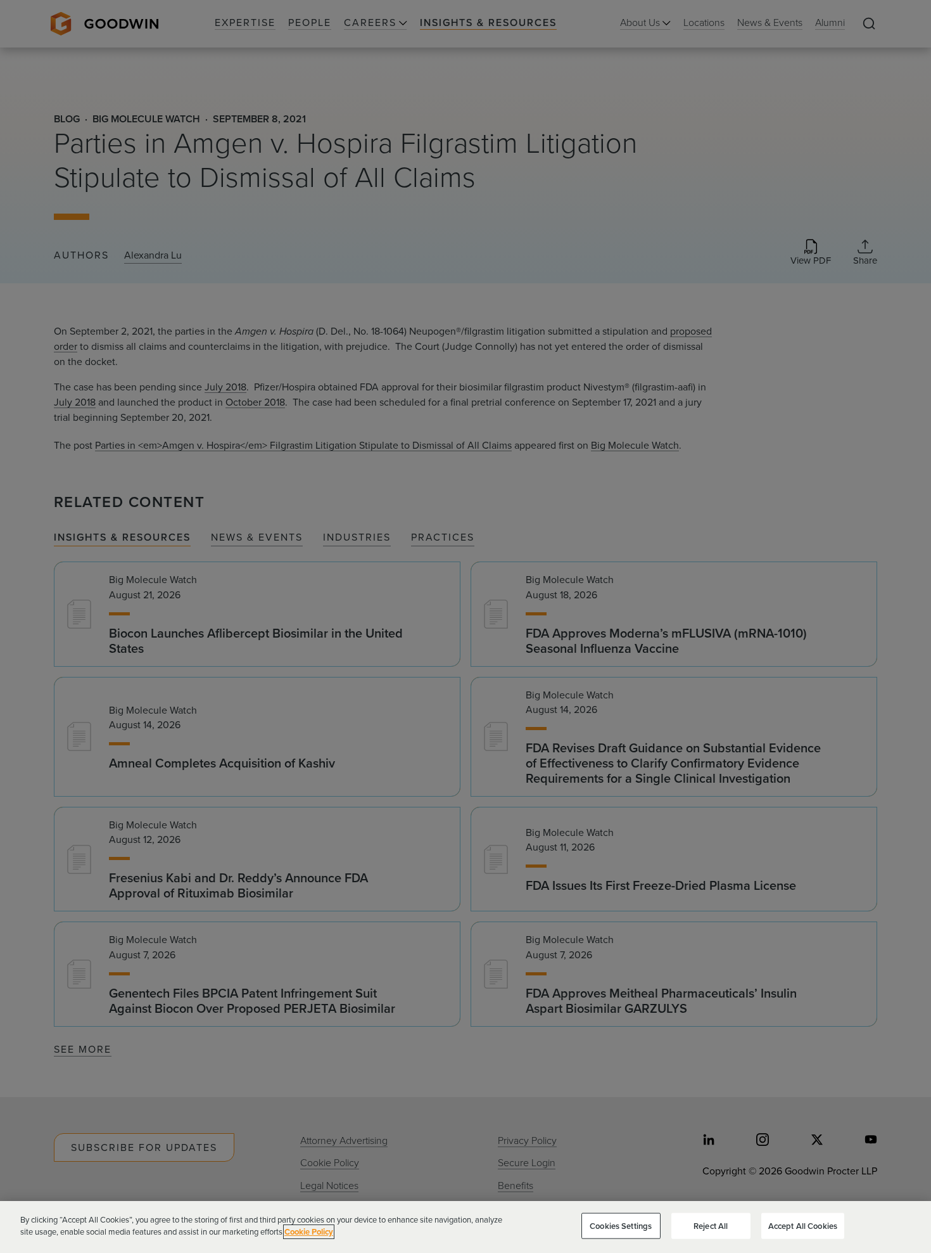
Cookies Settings (621, 1226)
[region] (465, 1227)
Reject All (711, 1226)
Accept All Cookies (802, 1226)
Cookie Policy (308, 1232)
